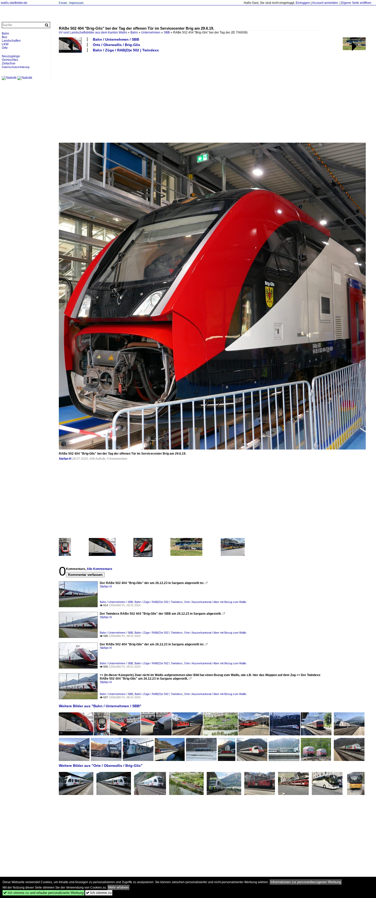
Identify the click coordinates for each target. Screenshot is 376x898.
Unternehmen (150, 32)
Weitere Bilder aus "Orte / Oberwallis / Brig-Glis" (100, 766)
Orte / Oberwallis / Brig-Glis (116, 45)
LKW (5, 44)
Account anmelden (325, 3)
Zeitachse (8, 63)
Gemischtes (10, 60)
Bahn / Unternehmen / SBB (116, 39)
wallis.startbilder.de (14, 3)
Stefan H (65, 459)
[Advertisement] (212, 97)
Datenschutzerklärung (15, 67)
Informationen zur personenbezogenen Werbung (305, 882)
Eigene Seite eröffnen (356, 3)
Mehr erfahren (118, 887)
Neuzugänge (11, 56)
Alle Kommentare (99, 569)
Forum (63, 2)
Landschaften (11, 40)
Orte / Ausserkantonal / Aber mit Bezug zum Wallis (215, 601)
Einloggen (303, 3)
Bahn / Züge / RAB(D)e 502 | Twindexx (126, 50)
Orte (5, 48)
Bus (4, 37)
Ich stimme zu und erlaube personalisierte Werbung (43, 893)
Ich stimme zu (99, 893)
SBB (167, 32)
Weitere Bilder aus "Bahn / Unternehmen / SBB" (100, 706)
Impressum (76, 2)
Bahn (134, 32)
